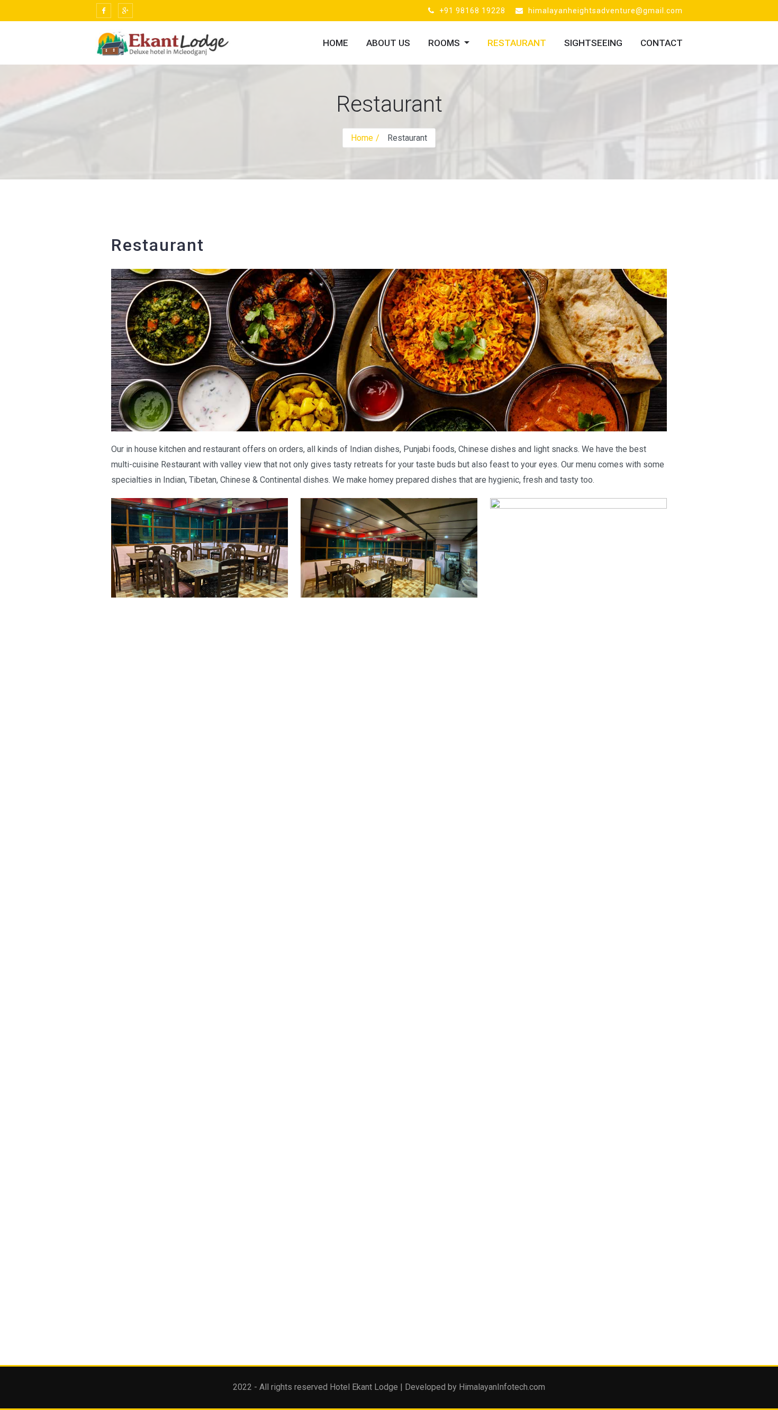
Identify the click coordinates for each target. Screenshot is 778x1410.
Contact (661, 43)
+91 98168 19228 (471, 10)
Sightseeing (593, 43)
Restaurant (516, 43)
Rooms (445, 43)
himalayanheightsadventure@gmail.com (604, 10)
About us (388, 43)
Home (335, 43)
